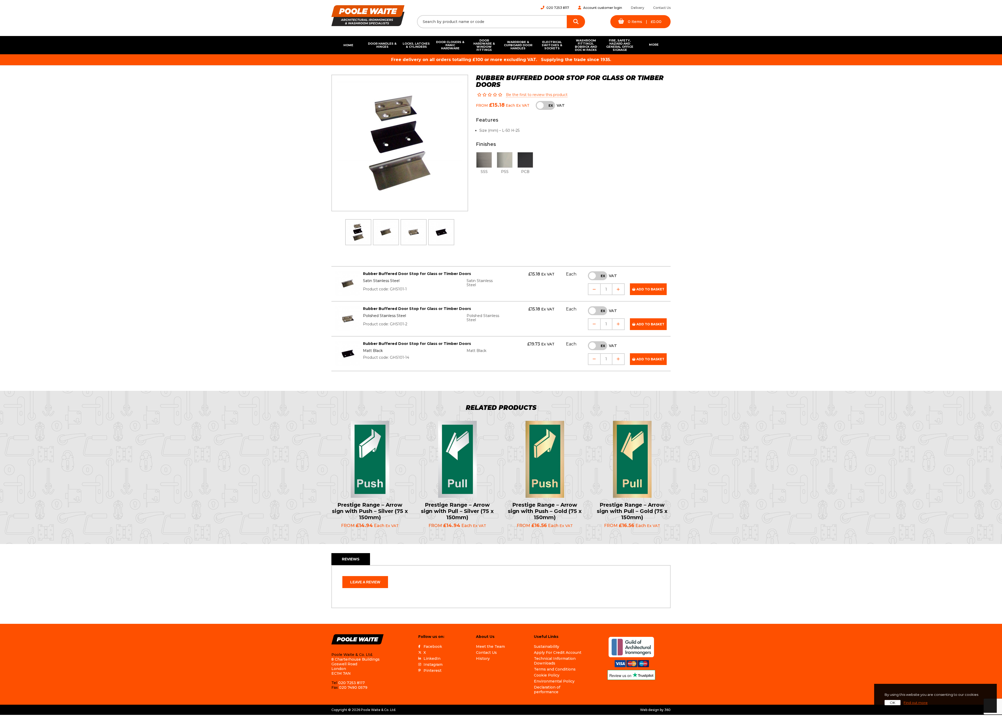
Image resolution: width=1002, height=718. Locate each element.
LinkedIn (432, 658)
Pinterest (433, 670)
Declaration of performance (547, 689)
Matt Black (373, 350)
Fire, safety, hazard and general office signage (619, 45)
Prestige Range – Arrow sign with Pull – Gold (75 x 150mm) (632, 511)
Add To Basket (650, 289)
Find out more (916, 703)
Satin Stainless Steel (381, 280)
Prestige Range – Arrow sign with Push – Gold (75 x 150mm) (545, 511)
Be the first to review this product (537, 94)
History (483, 658)
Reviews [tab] (351, 559)
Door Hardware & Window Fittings (484, 45)
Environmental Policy (554, 681)
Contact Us (662, 8)
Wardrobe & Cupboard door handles (518, 45)
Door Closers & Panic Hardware (450, 45)
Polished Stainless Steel (384, 315)
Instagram (433, 664)
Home (348, 45)
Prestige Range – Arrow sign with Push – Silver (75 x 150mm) (370, 511)
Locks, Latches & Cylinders (416, 45)
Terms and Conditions (555, 669)
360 (667, 710)
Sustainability (546, 646)
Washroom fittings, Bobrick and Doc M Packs (586, 45)
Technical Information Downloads (555, 661)
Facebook (433, 646)
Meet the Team (490, 646)
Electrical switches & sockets (552, 45)
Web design (649, 710)
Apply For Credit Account (557, 652)
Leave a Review (365, 582)
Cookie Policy (546, 675)
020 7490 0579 (353, 687)
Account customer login (602, 8)
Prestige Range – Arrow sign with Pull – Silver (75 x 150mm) (457, 511)
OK (892, 703)
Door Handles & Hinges (382, 45)
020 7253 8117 (557, 8)
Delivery (637, 8)
